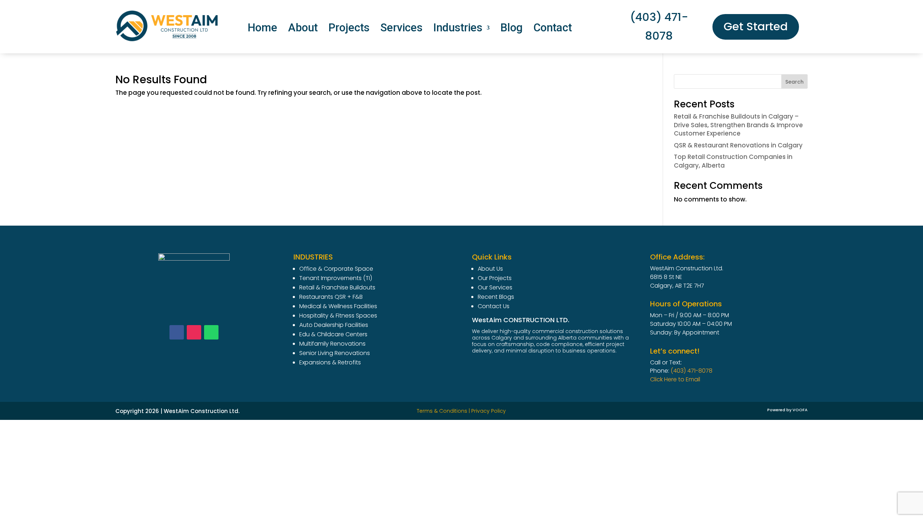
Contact (552, 29)
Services (401, 29)
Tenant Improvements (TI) (335, 278)
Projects (349, 29)
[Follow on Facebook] (176, 332)
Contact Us (493, 306)
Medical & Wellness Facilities (338, 306)
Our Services (495, 287)
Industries (457, 29)
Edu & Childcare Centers (333, 334)
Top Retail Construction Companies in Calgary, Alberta (733, 161)
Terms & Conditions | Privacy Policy (461, 410)
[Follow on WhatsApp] (211, 332)
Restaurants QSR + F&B (331, 297)
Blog (511, 29)
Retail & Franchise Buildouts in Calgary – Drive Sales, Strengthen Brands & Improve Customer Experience (738, 125)
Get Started (756, 26)
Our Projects (495, 278)
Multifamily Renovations (332, 344)
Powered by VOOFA (787, 410)
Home (262, 29)
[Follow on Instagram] (194, 332)
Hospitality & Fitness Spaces (338, 315)
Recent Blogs (496, 297)
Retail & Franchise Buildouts (337, 287)
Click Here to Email (675, 379)
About (303, 29)
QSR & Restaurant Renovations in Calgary (738, 145)
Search (794, 81)
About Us (490, 269)
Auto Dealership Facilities (333, 325)
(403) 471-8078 (659, 26)
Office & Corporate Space (336, 269)
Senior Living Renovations (334, 353)
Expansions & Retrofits (330, 362)
